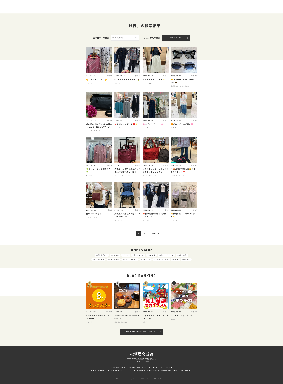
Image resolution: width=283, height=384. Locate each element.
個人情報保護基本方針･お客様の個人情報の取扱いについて (156, 370)
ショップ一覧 (175, 38)
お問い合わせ (185, 370)
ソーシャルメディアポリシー (161, 367)
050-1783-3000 (143, 362)
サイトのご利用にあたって (138, 367)
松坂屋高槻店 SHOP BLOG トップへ (140, 331)
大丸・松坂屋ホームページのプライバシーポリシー (112, 370)
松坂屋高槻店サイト (118, 367)
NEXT (154, 233)
